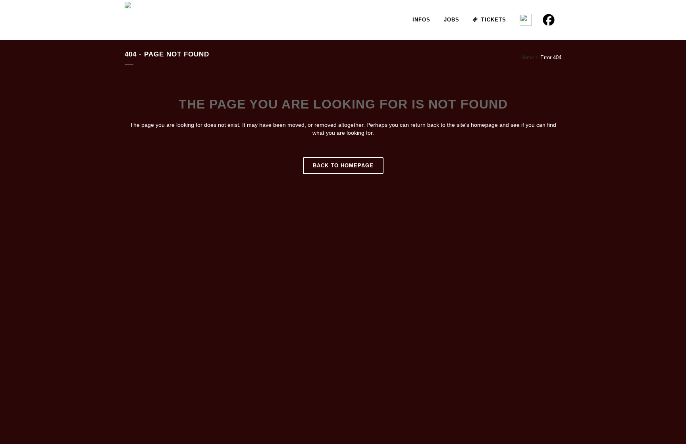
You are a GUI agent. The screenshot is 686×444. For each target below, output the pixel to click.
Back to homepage (343, 166)
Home (527, 57)
